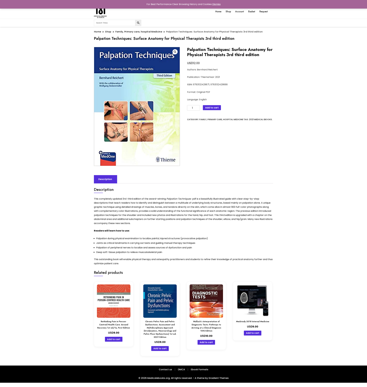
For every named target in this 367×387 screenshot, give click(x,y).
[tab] (105, 179)
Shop (228, 11)
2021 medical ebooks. (261, 119)
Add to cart (212, 107)
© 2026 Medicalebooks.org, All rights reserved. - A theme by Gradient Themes (183, 378)
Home (218, 11)
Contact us (165, 369)
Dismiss (216, 4)
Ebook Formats (199, 369)
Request (263, 11)
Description (105, 179)
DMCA (181, 369)
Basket (251, 11)
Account (239, 11)
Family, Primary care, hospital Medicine (221, 119)
